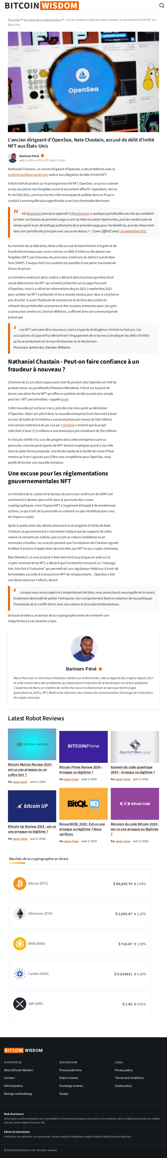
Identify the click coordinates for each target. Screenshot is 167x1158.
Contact (9, 1078)
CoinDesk (67, 425)
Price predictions (70, 1070)
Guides (63, 1093)
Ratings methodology (18, 1093)
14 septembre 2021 (133, 231)
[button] (162, 6)
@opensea (33, 213)
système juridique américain (28, 174)
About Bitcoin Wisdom (18, 1070)
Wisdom (24, 1050)
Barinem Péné (81, 669)
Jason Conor (20, 782)
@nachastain (80, 213)
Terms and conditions (129, 1078)
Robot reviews (68, 1078)
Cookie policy (123, 1085)
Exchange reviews (71, 1085)
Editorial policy (13, 1085)
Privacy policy (124, 1070)
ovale (64, 399)
